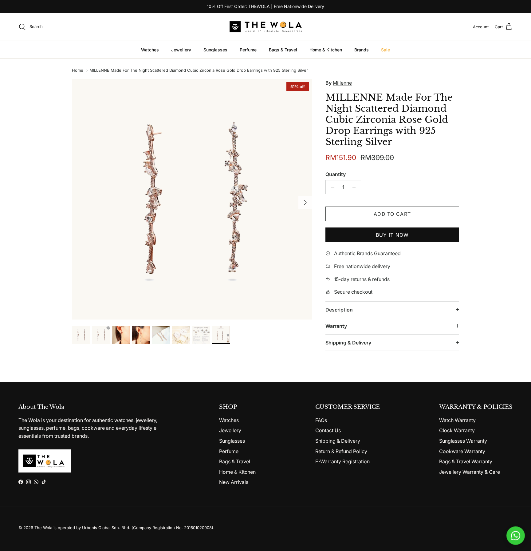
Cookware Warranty (462, 451)
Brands (361, 49)
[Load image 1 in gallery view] (192, 199)
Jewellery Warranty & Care (469, 472)
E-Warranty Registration (342, 461)
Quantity (335, 174)
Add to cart (392, 214)
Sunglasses (215, 49)
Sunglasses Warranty (463, 441)
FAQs (321, 420)
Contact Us (328, 430)
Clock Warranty (457, 430)
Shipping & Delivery (348, 343)
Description (339, 310)
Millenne (342, 83)
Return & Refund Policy (341, 451)
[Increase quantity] (355, 187)
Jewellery (181, 49)
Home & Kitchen (325, 49)
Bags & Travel (283, 49)
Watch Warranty (457, 420)
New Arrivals (233, 482)
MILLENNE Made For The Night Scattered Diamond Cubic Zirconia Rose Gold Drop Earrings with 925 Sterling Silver (198, 70)
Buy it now (392, 235)
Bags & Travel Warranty (465, 461)
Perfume (248, 49)
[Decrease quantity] (331, 187)
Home (77, 70)
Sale (385, 49)
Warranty (336, 326)
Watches (150, 49)
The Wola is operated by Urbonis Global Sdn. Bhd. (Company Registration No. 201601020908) (123, 527)
